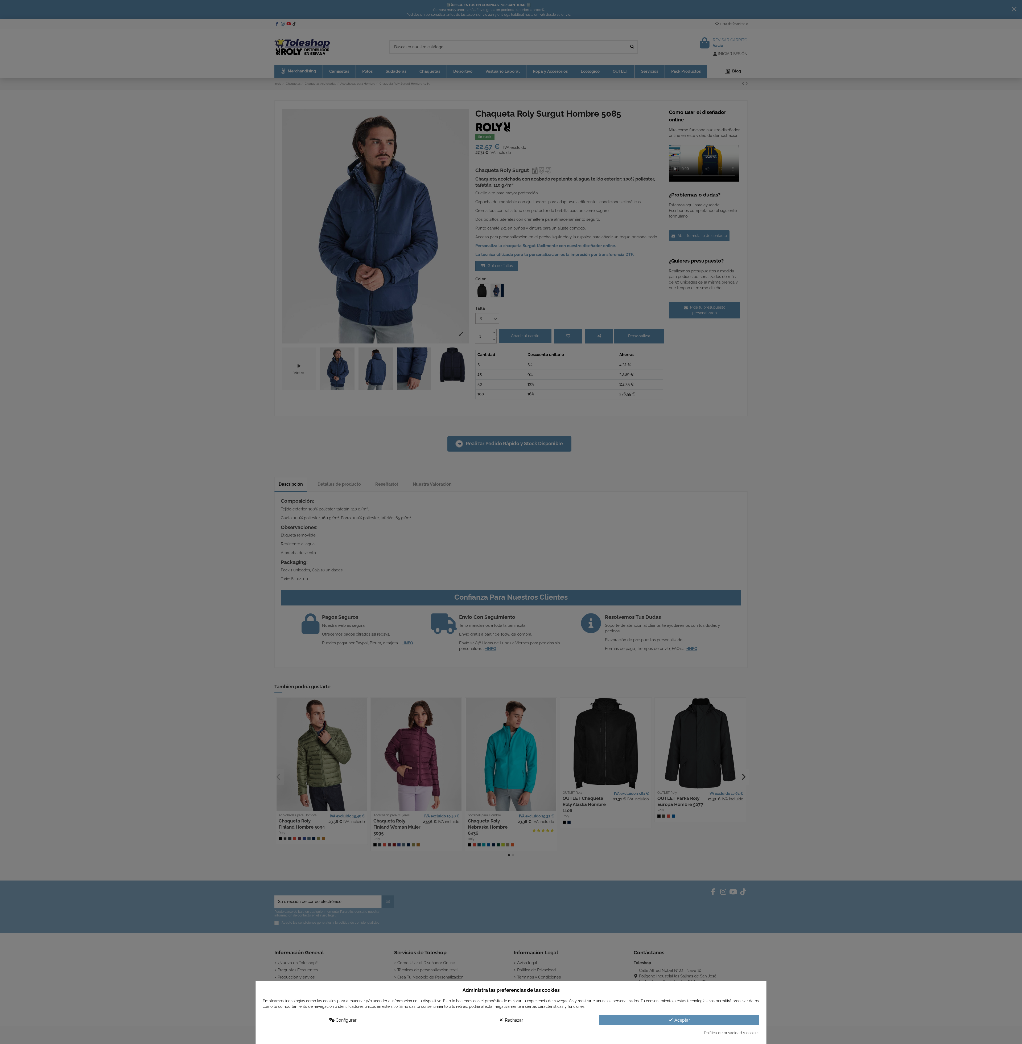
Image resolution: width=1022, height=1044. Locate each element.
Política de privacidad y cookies (731, 1033)
